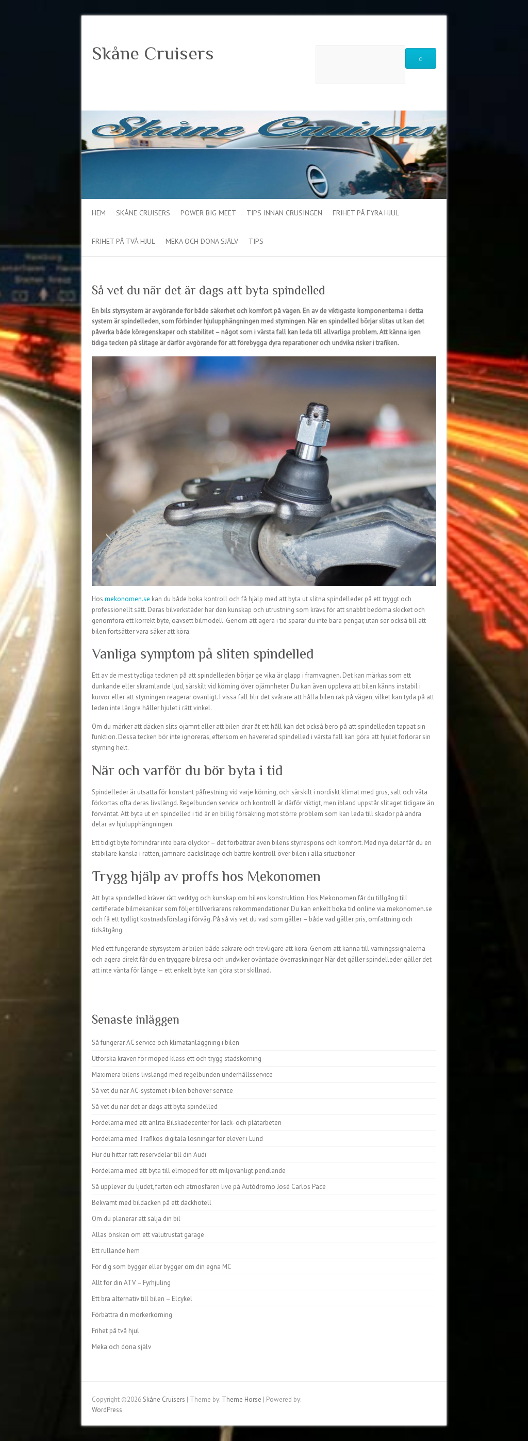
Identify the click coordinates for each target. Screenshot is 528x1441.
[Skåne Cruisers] (264, 115)
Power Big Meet (208, 212)
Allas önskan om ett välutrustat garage (148, 1234)
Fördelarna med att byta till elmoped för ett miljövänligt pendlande (189, 1170)
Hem (99, 212)
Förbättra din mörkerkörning (132, 1314)
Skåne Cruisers (153, 53)
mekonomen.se (127, 598)
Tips (256, 241)
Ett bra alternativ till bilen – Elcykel (142, 1298)
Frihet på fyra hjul (366, 212)
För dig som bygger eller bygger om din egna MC (162, 1266)
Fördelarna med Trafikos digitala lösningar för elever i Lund (177, 1138)
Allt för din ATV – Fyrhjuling (131, 1282)
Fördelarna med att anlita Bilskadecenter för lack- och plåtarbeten (187, 1122)
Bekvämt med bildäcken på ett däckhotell (151, 1202)
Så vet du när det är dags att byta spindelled (155, 1106)
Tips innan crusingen (284, 212)
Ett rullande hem (116, 1250)
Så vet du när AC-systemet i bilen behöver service (162, 1090)
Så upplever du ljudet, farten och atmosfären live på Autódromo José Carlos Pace (209, 1186)
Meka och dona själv (202, 241)
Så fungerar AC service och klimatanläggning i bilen (165, 1042)
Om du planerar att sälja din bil (136, 1218)
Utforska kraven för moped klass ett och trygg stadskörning (176, 1058)
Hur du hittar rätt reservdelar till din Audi (149, 1154)
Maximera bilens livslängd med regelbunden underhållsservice (182, 1074)
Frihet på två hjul (123, 241)
